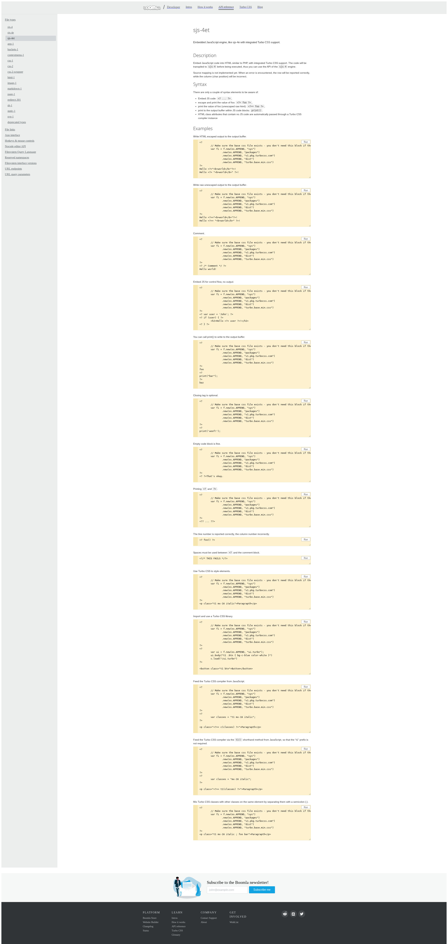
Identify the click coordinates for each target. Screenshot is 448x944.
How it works (178, 922)
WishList (234, 922)
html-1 (11, 77)
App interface (12, 135)
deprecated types (17, 122)
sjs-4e (11, 32)
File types (10, 19)
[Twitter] (301, 913)
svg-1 (11, 116)
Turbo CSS (177, 930)
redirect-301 (14, 99)
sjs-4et (11, 38)
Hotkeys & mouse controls (19, 140)
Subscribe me (262, 889)
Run (306, 142)
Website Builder (151, 922)
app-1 (11, 43)
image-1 (12, 83)
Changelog (148, 926)
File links (10, 129)
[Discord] (293, 913)
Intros (174, 918)
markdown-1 (15, 88)
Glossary (176, 935)
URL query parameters (17, 174)
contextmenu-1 (16, 55)
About (204, 922)
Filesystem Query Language (20, 151)
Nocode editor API (15, 146)
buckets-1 (13, 49)
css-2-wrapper (15, 71)
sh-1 (10, 105)
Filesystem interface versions (21, 163)
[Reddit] (284, 913)
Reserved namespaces (17, 157)
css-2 (10, 66)
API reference (179, 926)
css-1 (10, 60)
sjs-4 (10, 27)
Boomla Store (149, 918)
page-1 (11, 94)
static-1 (11, 110)
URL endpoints (13, 168)
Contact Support (209, 918)
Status (146, 930)
